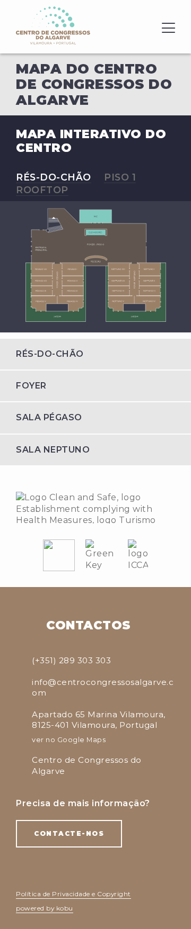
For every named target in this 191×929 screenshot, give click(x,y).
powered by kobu (44, 908)
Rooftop (42, 189)
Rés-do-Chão (53, 177)
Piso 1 (120, 177)
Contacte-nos (69, 833)
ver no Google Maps (69, 739)
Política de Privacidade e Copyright (73, 894)
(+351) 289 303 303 (71, 660)
